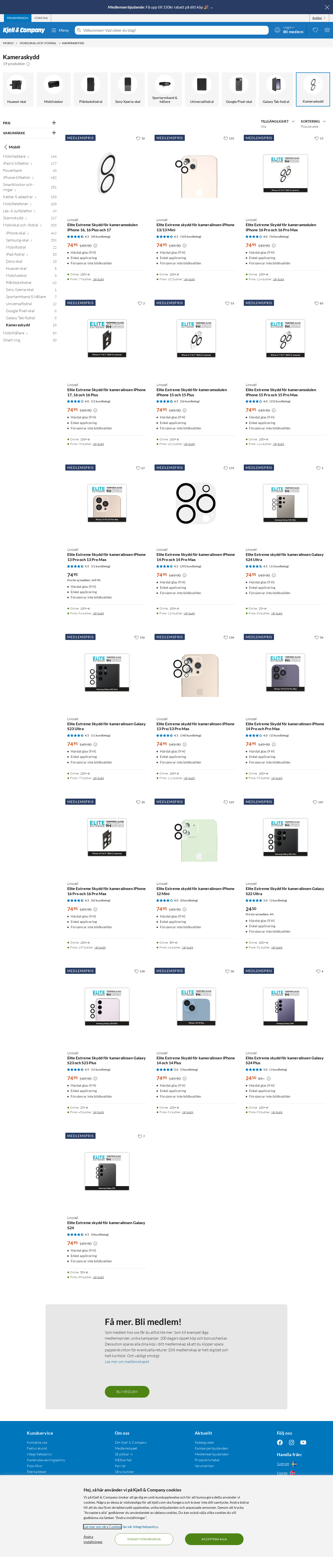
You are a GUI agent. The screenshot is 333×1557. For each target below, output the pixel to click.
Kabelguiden (204, 1442)
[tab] (17, 18)
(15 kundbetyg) (279, 735)
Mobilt (14, 147)
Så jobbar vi (124, 1454)
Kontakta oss (37, 1442)
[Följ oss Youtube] (303, 1442)
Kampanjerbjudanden (211, 1448)
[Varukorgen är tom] (327, 30)
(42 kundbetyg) (100, 900)
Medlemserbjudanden (212, 1454)
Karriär (120, 1466)
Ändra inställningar (93, 1539)
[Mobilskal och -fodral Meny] (59, 43)
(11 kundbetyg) (100, 401)
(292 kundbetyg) (190, 566)
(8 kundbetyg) (189, 900)
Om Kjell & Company (131, 1442)
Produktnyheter (207, 1460)
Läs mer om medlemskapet (127, 1361)
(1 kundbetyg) (278, 900)
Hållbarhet (123, 1460)
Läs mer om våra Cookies (102, 1527)
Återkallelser (37, 1472)
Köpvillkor (35, 1466)
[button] (28, 64)
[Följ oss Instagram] (291, 1442)
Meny (64, 30)
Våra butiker (124, 1472)
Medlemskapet (126, 1448)
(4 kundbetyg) (100, 1234)
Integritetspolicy (39, 1454)
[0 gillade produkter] (315, 30)
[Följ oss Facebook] (280, 1442)
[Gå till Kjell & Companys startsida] (25, 30)
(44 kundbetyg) (100, 236)
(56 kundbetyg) (279, 236)
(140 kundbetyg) (190, 735)
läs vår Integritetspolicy (140, 1527)
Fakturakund (37, 1448)
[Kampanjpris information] (95, 246)
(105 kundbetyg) (190, 236)
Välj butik (98, 279)
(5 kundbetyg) (189, 1069)
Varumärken (204, 1466)
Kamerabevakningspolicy (46, 1460)
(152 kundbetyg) (280, 401)
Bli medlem (127, 1392)
